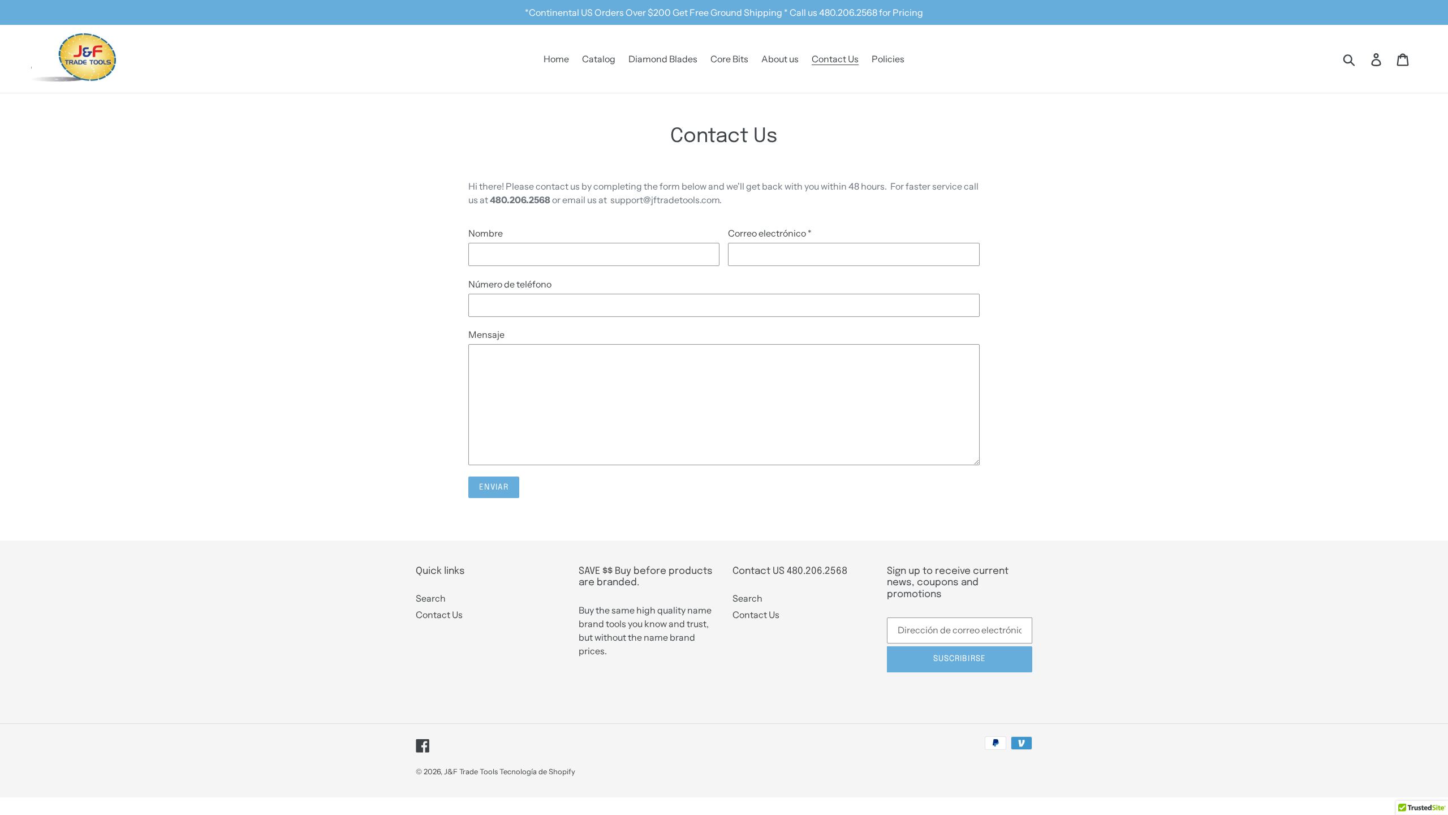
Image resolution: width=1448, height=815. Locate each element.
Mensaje (486, 334)
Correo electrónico (770, 233)
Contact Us (439, 614)
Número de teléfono (509, 284)
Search (431, 598)
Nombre (485, 233)
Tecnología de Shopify (537, 771)
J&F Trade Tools (471, 771)
